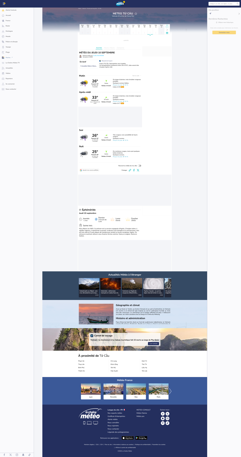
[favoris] (136, 13)
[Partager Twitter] (138, 170)
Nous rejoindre (113, 426)
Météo (79, 8)
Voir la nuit (135, 76)
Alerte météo (113, 419)
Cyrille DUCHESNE (98, 55)
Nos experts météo (115, 413)
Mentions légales (89, 444)
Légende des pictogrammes (118, 432)
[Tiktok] (167, 423)
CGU (97, 444)
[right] (169, 285)
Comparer (120, 48)
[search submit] (238, 4)
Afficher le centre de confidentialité (125, 447)
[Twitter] (167, 414)
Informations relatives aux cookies (123, 444)
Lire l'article (153, 344)
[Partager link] (130, 170)
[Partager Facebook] (134, 170)
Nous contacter (113, 429)
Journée (99, 48)
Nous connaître (113, 422)
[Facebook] (163, 414)
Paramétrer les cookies (158, 444)
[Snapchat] (163, 418)
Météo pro (140, 416)
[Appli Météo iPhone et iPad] (128, 438)
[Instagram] (167, 418)
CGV (101, 444)
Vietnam (84, 8)
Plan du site (108, 444)
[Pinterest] (163, 423)
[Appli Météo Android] (141, 438)
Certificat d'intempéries (116, 416)
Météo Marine (142, 413)
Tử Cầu (99, 8)
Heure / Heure (109, 48)
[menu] (4, 3)
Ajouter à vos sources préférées (90, 170)
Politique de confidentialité (142, 444)
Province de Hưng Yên (92, 8)
